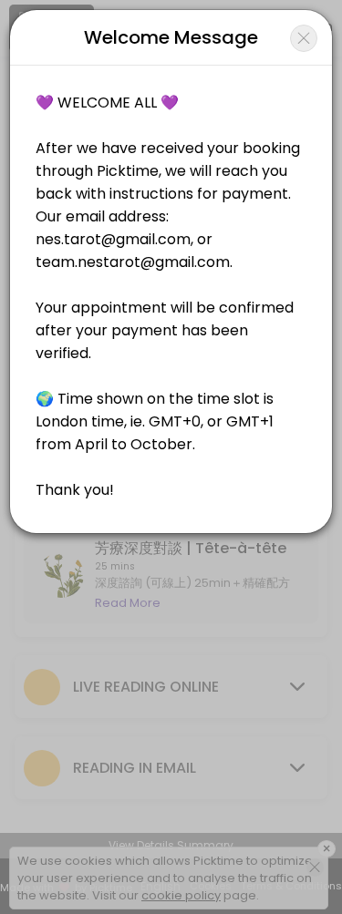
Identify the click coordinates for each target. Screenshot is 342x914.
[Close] (303, 38)
